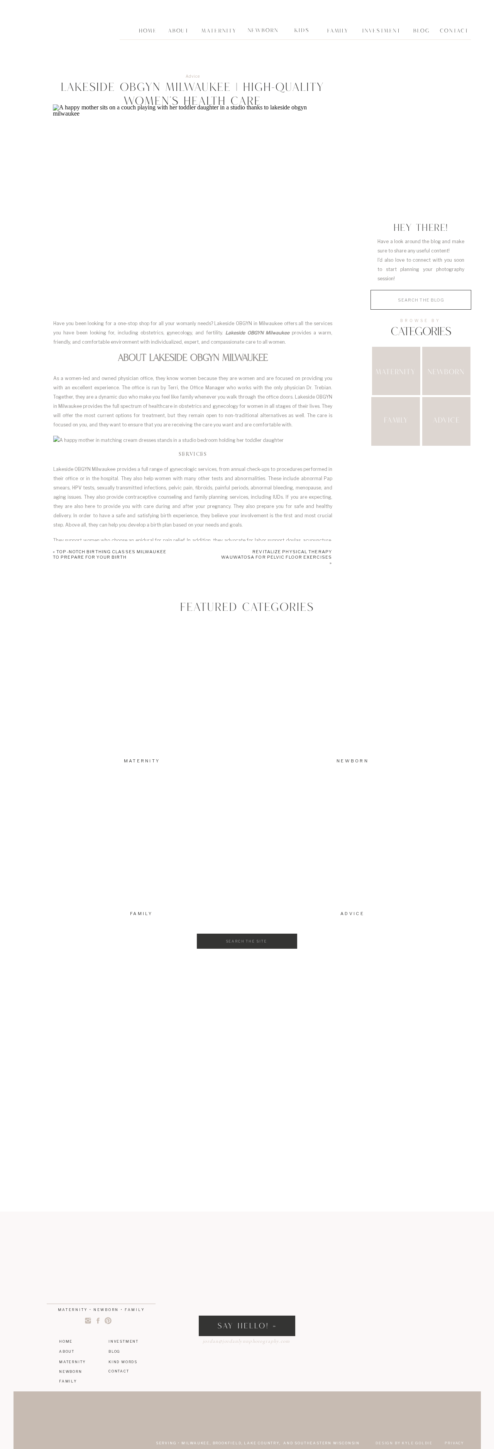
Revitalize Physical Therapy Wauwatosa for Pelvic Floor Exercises (276, 554)
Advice (193, 76)
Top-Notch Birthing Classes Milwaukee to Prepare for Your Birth (109, 554)
